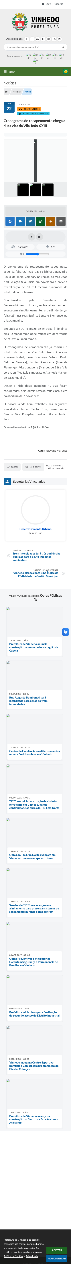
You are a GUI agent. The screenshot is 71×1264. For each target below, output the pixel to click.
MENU (11, 71)
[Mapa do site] (54, 39)
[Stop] (39, 237)
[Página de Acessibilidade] (59, 39)
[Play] (31, 237)
